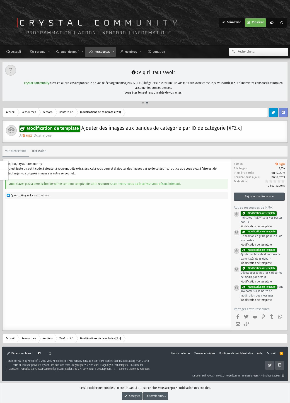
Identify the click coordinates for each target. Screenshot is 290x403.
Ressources (102, 52)
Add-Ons (74, 361)
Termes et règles (204, 353)
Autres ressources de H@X (253, 207)
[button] (49, 51)
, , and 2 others (30, 195)
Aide (260, 353)
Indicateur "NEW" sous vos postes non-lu (262, 218)
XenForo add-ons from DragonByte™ (65, 365)
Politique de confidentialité (236, 353)
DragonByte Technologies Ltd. (116, 365)
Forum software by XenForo (37, 361)
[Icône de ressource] (236, 214)
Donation (158, 52)
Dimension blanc (21, 353)
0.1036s (255, 376)
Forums (40, 52)
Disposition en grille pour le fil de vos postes (261, 236)
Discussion (39, 151)
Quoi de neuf (70, 52)
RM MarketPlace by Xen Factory (124, 361)
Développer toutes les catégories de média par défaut (261, 273)
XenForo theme (127, 369)
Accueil (16, 52)
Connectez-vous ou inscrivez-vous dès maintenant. (146, 184)
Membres (131, 52)
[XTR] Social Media (84, 369)
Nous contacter (180, 353)
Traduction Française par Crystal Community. (31, 369)
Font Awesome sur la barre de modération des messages (262, 291)
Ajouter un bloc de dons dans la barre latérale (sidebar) (260, 254)
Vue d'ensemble (16, 151)
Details (138, 365)
